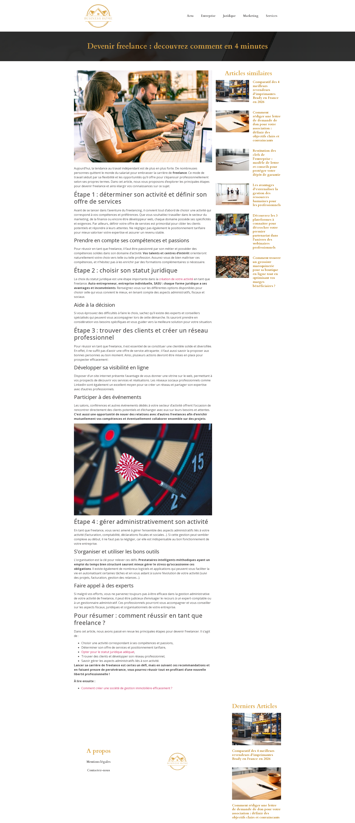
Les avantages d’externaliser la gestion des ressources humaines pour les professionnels (267, 195)
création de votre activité (176, 279)
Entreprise (208, 16)
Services (271, 16)
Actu (190, 16)
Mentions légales (99, 762)
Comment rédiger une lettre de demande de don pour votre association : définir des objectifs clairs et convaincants (267, 126)
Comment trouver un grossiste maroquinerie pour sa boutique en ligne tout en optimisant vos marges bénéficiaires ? (267, 272)
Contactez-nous (98, 770)
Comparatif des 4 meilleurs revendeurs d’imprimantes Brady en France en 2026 (266, 92)
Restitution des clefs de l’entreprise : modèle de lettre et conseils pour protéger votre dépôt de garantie (266, 162)
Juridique (229, 16)
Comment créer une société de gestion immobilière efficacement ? (126, 688)
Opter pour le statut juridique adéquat (107, 652)
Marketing (250, 16)
